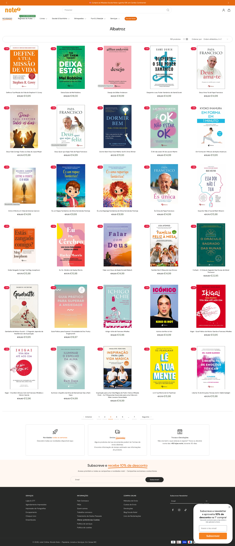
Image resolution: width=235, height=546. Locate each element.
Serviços (113, 18)
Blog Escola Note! (130, 512)
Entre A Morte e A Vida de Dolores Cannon (24, 211)
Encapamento (31, 512)
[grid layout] (186, 39)
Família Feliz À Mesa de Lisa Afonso (164, 270)
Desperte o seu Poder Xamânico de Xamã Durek (164, 92)
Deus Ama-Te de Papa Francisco (211, 92)
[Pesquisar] (168, 10)
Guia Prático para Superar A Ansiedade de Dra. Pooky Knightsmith (70, 332)
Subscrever (213, 536)
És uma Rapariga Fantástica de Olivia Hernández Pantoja (117, 211)
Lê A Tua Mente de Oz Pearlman (164, 393)
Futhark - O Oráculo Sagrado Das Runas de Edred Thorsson (211, 271)
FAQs (79, 505)
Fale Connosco (83, 501)
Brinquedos (79, 18)
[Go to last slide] (6, 3)
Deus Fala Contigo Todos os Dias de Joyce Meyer (24, 152)
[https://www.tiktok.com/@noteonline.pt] (185, 510)
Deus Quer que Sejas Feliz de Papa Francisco (70, 152)
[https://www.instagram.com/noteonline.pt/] (179, 510)
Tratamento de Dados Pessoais (89, 516)
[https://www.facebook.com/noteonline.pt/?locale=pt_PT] (173, 510)
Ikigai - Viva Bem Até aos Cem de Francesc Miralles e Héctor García (24, 394)
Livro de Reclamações (132, 516)
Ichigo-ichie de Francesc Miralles (117, 331)
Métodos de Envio (131, 501)
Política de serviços (84, 524)
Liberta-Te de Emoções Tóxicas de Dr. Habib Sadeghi (211, 393)
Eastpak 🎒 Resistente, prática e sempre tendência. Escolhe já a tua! (118, 2)
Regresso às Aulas (25, 18)
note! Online (44, 542)
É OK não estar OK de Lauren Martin (164, 152)
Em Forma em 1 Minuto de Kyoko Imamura (211, 152)
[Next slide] (228, 3)
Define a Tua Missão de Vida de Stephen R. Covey (24, 92)
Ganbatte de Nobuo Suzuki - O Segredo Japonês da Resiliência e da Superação (24, 332)
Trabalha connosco (84, 512)
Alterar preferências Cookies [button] (88, 520)
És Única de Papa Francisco (164, 211)
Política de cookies (84, 527)
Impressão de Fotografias (36, 508)
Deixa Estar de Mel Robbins (71, 92)
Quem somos (82, 508)
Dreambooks (31, 520)
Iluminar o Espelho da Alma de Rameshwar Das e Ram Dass (70, 394)
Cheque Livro (31, 516)
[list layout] (183, 39)
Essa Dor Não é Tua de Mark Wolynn (211, 211)
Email (173, 501)
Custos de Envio (130, 505)
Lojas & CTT (30, 501)
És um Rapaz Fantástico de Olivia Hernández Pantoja (71, 211)
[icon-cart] (229, 10)
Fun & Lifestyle (97, 18)
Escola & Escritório (59, 18)
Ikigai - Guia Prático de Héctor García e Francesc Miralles (211, 331)
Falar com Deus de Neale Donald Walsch (117, 270)
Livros (42, 18)
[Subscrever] (206, 501)
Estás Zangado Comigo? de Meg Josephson (24, 270)
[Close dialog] (229, 507)
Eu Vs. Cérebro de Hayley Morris (70, 270)
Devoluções (128, 508)
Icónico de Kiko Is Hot (164, 331)
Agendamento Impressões (36, 505)
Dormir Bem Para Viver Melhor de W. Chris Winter (117, 152)
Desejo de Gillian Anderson (117, 92)
